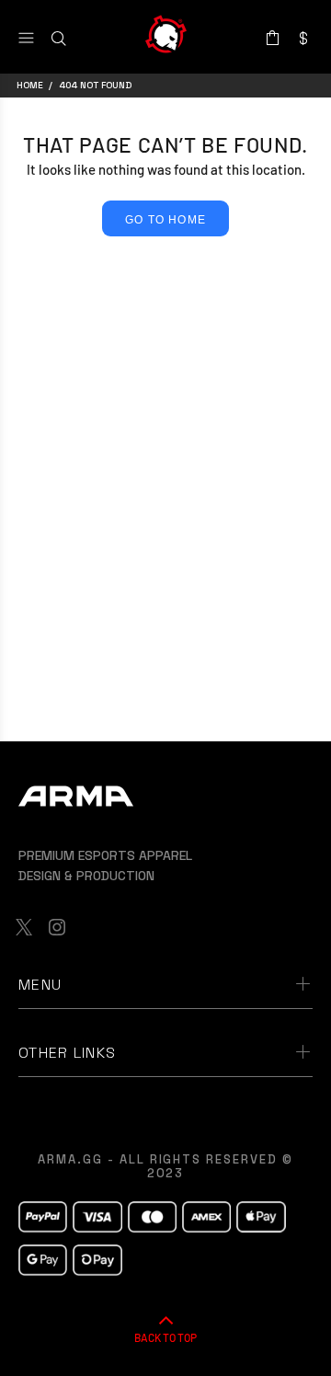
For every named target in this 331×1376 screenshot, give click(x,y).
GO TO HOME (165, 219)
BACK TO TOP (165, 1337)
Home (30, 85)
